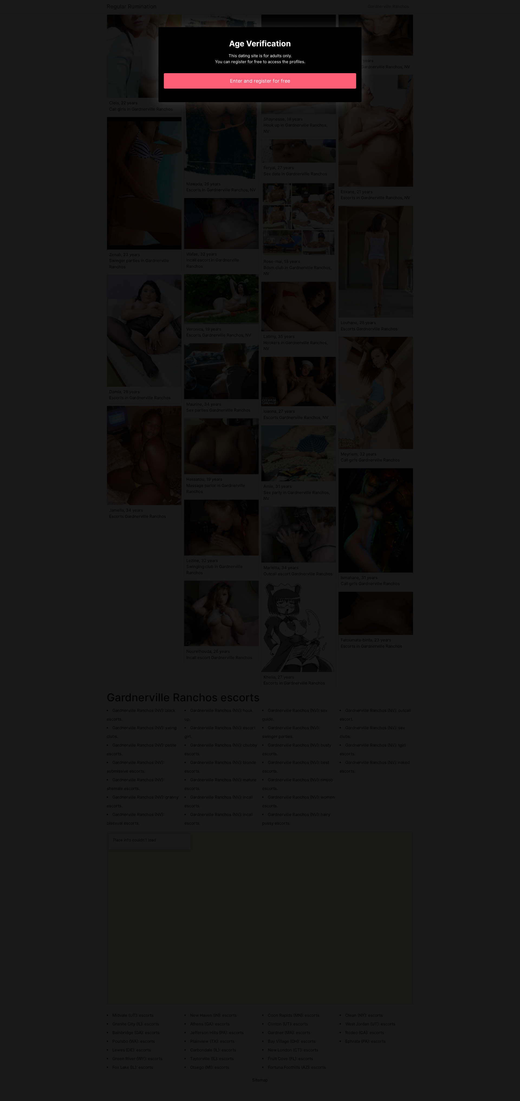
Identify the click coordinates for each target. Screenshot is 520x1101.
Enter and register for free (260, 81)
